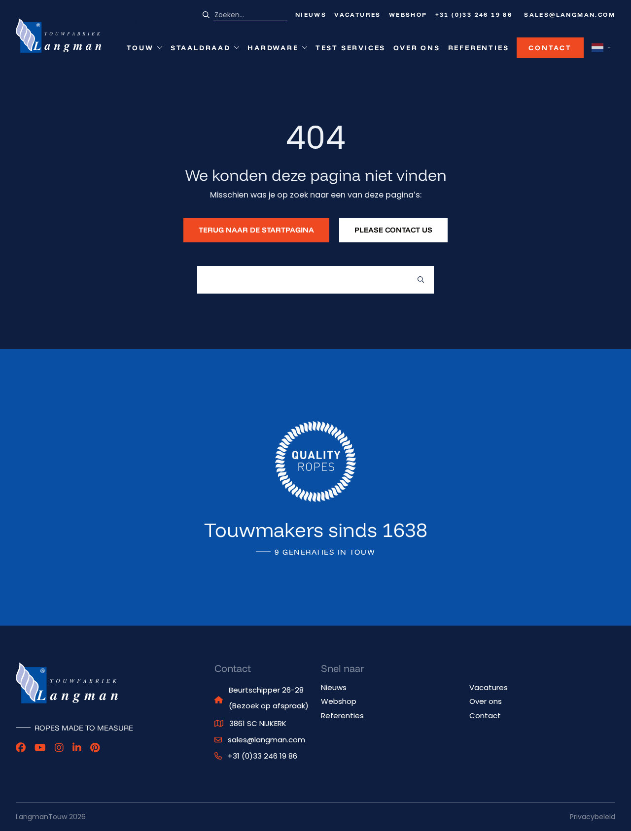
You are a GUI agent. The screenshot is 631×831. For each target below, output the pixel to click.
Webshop (408, 14)
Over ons (416, 47)
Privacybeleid (592, 817)
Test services (351, 47)
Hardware (272, 50)
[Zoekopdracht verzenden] (421, 280)
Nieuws (310, 14)
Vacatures (357, 14)
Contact (550, 47)
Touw (144, 50)
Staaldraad (201, 50)
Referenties (478, 47)
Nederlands (597, 47)
